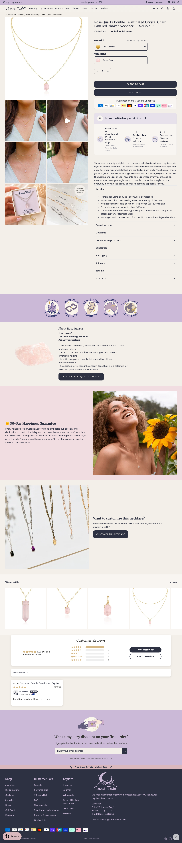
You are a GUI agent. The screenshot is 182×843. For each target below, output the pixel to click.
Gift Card (10, 810)
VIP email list (40, 795)
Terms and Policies (91, 839)
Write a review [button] (145, 649)
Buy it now (135, 92)
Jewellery (10, 785)
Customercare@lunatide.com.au (109, 819)
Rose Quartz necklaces (51, 14)
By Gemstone (12, 790)
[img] (19, 687)
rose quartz (136, 163)
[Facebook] (169, 2)
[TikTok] (178, 2)
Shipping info (40, 805)
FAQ (36, 800)
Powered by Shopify (28, 839)
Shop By (9, 800)
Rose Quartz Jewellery (29, 14)
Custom (9, 795)
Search (38, 785)
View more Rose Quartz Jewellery (81, 376)
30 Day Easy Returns (12, 2)
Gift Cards (68, 808)
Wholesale (68, 795)
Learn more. (107, 798)
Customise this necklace (110, 534)
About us (67, 785)
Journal (67, 790)
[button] (117, 31)
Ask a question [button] (145, 656)
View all (173, 582)
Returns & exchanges (45, 815)
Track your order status (46, 810)
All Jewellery (10, 14)
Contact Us (40, 820)
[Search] (162, 8)
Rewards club (41, 790)
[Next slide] (174, 608)
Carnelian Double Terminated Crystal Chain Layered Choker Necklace (36, 685)
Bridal (8, 805)
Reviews (9, 815)
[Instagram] (173, 2)
